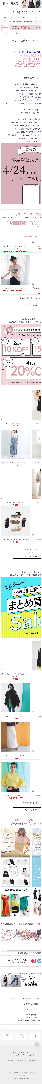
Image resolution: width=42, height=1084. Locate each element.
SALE (37, 17)
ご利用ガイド (10, 1060)
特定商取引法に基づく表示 (21, 1073)
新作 (5, 17)
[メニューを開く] (4, 12)
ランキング (15, 17)
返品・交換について (21, 1061)
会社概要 (9, 1073)
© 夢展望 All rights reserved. (21, 1079)
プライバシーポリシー (22, 1075)
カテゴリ (26, 17)
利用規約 (32, 1073)
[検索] (32, 12)
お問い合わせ (31, 1060)
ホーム (3, 33)
